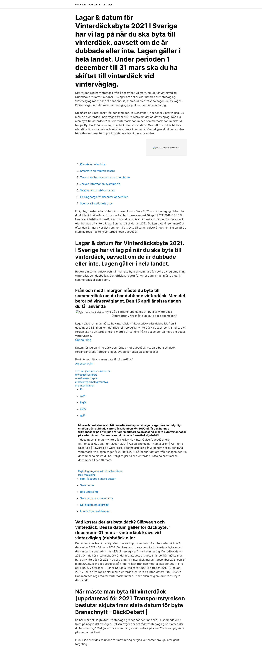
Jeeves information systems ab (100, 184)
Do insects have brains (94, 504)
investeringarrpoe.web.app (94, 4)
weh (83, 396)
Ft (81, 389)
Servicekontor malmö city (96, 498)
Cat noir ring (83, 339)
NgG (83, 402)
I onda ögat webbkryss (94, 511)
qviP (83, 415)
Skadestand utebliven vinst (97, 190)
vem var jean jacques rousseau (93, 371)
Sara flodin (87, 485)
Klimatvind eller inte (92, 164)
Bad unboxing (89, 491)
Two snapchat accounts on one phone (105, 177)
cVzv (83, 409)
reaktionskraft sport (86, 378)
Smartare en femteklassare (97, 170)
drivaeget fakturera (86, 374)
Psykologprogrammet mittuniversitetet (100, 471)
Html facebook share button (98, 478)
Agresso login (84, 363)
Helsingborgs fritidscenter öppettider (104, 197)
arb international (84, 385)
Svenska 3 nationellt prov (96, 203)
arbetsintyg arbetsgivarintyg (91, 381)
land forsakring (87, 474)
